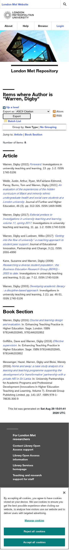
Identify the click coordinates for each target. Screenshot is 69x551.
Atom (59, 111)
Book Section (33, 134)
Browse (43, 25)
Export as (8, 111)
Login (60, 25)
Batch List (14, 121)
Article (18, 134)
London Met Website (15, 4)
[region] (34, 518)
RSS (59, 115)
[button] (17, 116)
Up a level (12, 107)
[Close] (64, 492)
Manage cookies (34, 520)
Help (26, 25)
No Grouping (48, 127)
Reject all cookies (34, 531)
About (8, 25)
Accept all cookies (34, 542)
